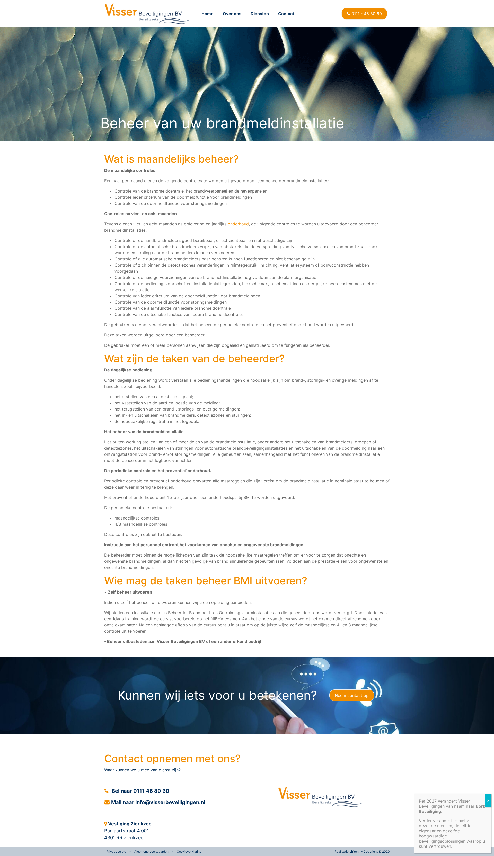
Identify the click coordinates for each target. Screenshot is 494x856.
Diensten (260, 13)
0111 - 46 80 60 (366, 13)
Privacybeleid (116, 851)
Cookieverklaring (189, 851)
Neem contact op (352, 695)
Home (207, 13)
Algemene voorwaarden (151, 851)
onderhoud (238, 223)
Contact (286, 13)
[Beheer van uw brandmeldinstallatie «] (147, 13)
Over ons (232, 13)
